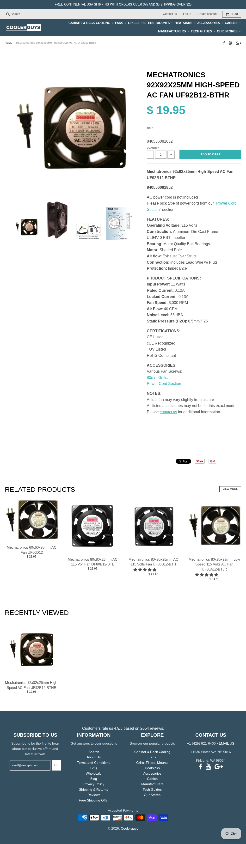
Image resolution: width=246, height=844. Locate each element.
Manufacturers (172, 31)
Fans (119, 23)
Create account (207, 14)
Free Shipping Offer (94, 800)
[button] (145, 570)
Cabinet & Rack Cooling (89, 23)
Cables (231, 23)
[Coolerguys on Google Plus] (238, 43)
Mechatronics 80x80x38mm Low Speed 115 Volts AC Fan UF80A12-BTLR (214, 564)
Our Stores (227, 31)
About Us (94, 757)
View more (230, 488)
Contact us (170, 14)
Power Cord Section (164, 384)
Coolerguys (129, 828)
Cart (234, 14)
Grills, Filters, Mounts (149, 23)
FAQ (93, 768)
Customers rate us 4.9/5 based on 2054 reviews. (123, 728)
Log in (187, 14)
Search (93, 752)
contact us (168, 412)
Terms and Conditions (93, 763)
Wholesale (94, 773)
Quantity (153, 147)
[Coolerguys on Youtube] (230, 43)
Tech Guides (201, 31)
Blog (93, 779)
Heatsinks (183, 23)
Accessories (208, 23)
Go (56, 765)
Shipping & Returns (93, 789)
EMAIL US (226, 743)
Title (150, 128)
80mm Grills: (157, 378)
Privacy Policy (93, 784)
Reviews (93, 795)
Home (8, 43)
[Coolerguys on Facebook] (224, 43)
